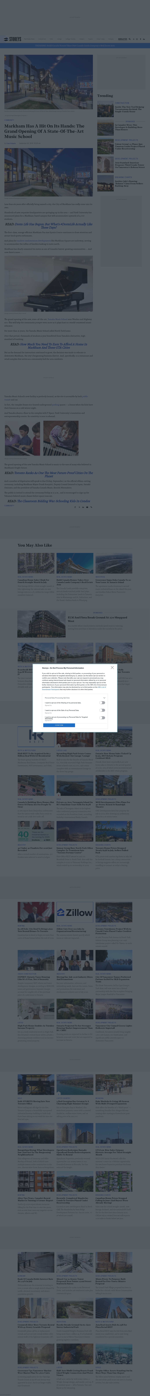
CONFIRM (59, 725)
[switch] (102, 702)
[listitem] (75, 698)
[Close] (113, 668)
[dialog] (75, 698)
